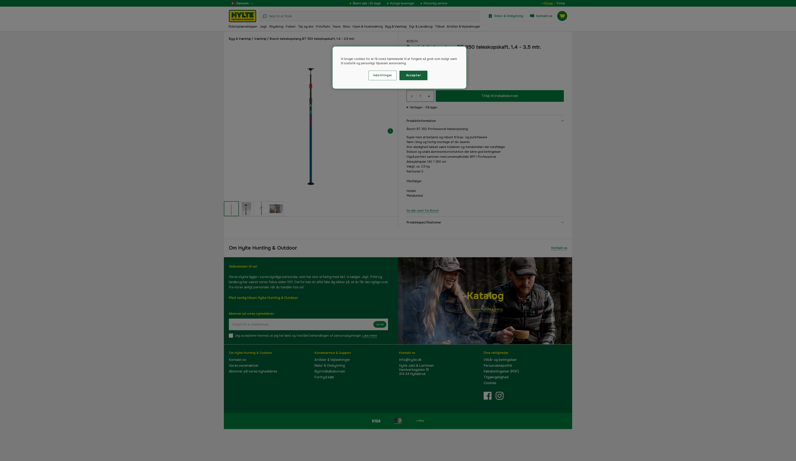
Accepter (413, 75)
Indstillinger (382, 75)
